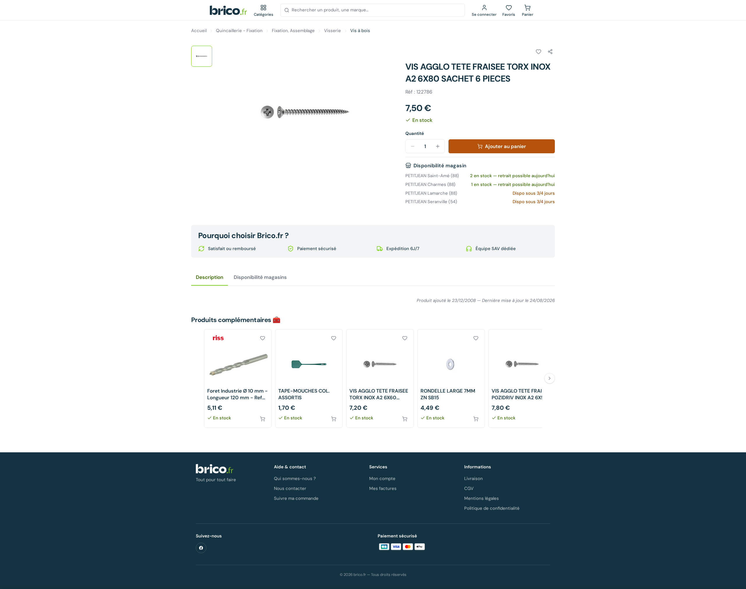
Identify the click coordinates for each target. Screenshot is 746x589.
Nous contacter (290, 488)
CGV (469, 488)
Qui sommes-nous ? (295, 478)
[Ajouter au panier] (262, 419)
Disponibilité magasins (260, 277)
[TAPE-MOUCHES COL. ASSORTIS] (308, 378)
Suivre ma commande (296, 498)
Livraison (473, 478)
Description (209, 277)
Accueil (199, 31)
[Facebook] (201, 548)
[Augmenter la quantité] (438, 146)
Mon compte (382, 478)
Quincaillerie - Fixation (239, 31)
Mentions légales (481, 498)
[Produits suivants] (549, 378)
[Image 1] (201, 56)
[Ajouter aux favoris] (538, 51)
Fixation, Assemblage (293, 31)
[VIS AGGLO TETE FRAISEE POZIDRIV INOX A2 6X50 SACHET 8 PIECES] (522, 378)
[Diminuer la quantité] (413, 146)
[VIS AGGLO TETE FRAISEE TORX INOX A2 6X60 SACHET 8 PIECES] (380, 378)
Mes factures (383, 488)
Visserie (332, 31)
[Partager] (550, 51)
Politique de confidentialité (492, 508)
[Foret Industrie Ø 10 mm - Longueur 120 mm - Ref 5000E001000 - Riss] (237, 378)
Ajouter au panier (505, 146)
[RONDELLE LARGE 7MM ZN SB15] (451, 378)
